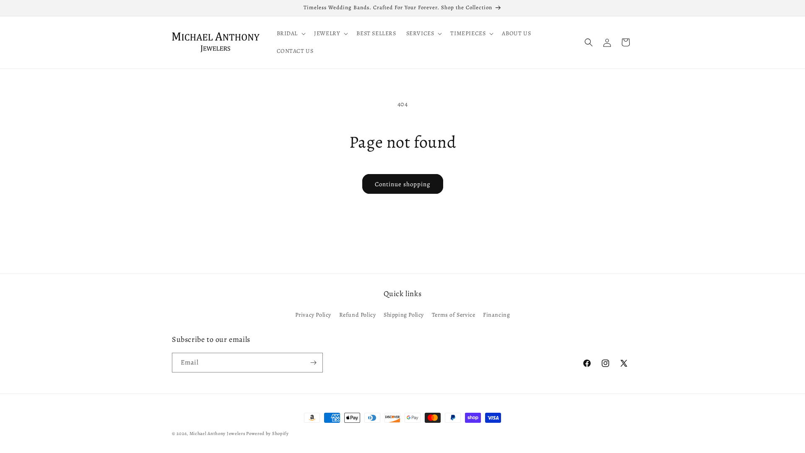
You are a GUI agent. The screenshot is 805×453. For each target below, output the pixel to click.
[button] (290, 33)
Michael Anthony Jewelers (217, 433)
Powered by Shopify (267, 433)
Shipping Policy (404, 315)
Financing (496, 315)
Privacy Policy (313, 315)
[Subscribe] (313, 362)
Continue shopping (403, 184)
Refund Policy (357, 315)
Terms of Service (453, 315)
